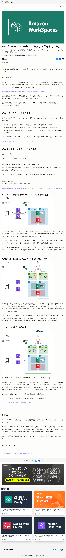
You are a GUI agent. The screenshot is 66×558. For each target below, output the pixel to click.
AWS (36, 55)
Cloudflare (30, 55)
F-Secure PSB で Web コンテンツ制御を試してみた (18, 403)
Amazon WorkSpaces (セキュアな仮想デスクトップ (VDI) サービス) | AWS (23, 91)
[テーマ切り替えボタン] (64, 2)
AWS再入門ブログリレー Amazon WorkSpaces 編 (17, 453)
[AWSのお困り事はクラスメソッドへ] (33, 474)
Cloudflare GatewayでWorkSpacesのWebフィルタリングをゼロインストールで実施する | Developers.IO (32, 188)
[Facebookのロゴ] (54, 550)
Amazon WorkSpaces (20, 55)
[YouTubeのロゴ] (61, 550)
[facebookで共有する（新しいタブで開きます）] (60, 59)
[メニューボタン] (2, 2)
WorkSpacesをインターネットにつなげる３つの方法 (18, 141)
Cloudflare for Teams (8, 55)
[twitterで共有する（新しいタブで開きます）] (63, 59)
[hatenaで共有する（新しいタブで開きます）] (57, 59)
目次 (61, 6)
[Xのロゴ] (58, 550)
